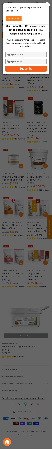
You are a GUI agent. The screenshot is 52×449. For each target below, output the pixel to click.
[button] (7, 442)
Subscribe (26, 68)
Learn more (13, 18)
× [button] (46, 6)
